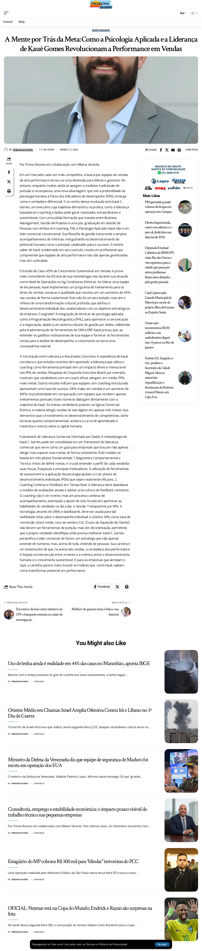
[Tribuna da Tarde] (101, 4)
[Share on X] (167, 150)
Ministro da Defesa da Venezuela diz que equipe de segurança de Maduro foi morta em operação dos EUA (78, 762)
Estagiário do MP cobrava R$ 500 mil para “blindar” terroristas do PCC (73, 861)
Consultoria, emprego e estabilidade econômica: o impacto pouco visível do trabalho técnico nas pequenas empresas (77, 811)
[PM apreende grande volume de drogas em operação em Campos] (185, 207)
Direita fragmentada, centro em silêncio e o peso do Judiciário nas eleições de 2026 (158, 230)
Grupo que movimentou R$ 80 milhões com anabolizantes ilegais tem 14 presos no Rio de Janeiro (159, 335)
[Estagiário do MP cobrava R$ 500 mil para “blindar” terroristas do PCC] (181, 870)
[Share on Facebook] (161, 150)
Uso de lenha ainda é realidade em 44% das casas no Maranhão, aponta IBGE (79, 663)
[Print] (179, 150)
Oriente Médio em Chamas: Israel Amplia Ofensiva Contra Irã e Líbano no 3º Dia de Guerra (80, 712)
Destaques (101, 30)
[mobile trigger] (7, 13)
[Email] (173, 150)
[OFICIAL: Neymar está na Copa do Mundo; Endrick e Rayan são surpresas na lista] (181, 919)
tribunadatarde (23, 149)
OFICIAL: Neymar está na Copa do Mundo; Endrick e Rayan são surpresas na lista (80, 910)
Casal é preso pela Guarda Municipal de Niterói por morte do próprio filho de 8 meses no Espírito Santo (159, 302)
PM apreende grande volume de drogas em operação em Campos (158, 207)
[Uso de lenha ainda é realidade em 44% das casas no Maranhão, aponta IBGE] (181, 672)
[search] (175, 13)
